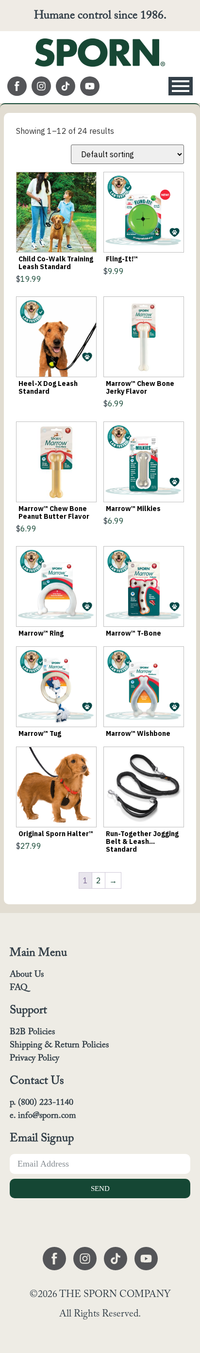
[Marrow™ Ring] (56, 586)
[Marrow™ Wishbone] (143, 686)
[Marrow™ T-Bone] (143, 586)
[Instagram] (41, 86)
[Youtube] (90, 86)
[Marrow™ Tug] (56, 686)
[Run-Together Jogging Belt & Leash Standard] (143, 787)
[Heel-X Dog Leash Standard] (56, 336)
